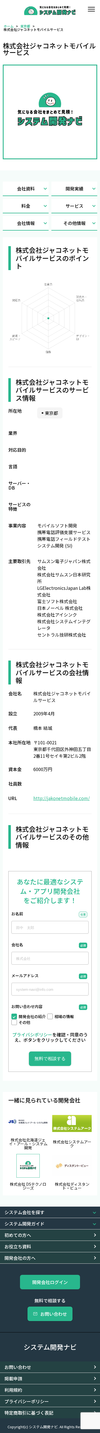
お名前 (17, 914)
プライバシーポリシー (26, 1401)
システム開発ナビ (50, 1347)
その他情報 (74, 223)
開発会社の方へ (20, 1258)
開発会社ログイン (50, 1282)
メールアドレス (25, 976)
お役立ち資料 (17, 1246)
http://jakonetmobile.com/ (61, 798)
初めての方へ (17, 1235)
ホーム (9, 26)
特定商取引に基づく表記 (28, 1412)
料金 (25, 205)
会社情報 (26, 223)
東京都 (25, 26)
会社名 (17, 945)
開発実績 (74, 188)
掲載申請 (13, 1378)
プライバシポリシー (32, 1034)
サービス (74, 205)
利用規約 (13, 1389)
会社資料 (26, 188)
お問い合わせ (53, 1313)
